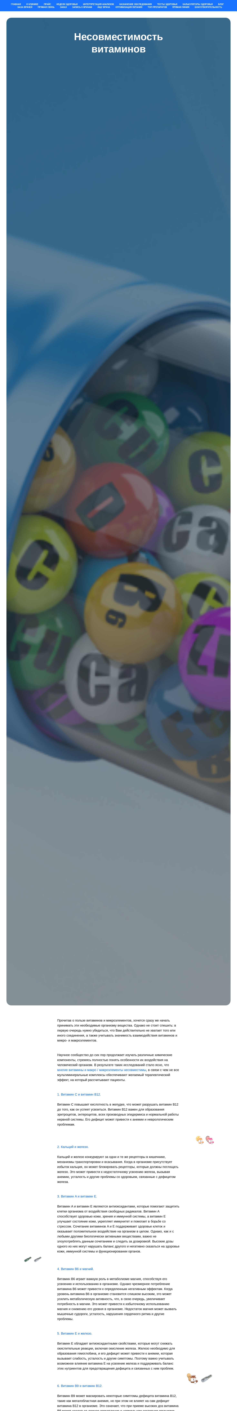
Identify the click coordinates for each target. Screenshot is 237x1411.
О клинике (32, 4)
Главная (16, 4)
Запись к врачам (82, 7)
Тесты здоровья (167, 4)
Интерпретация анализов (98, 4)
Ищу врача (104, 7)
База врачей (25, 7)
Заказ (63, 7)
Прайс (47, 4)
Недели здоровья (67, 4)
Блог (221, 4)
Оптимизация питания (128, 7)
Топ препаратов (157, 7)
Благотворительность (208, 7)
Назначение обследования (135, 4)
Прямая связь (46, 7)
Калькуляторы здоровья (198, 4)
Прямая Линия (180, 7)
